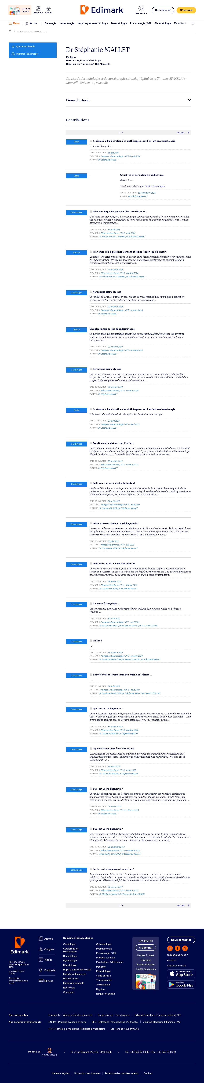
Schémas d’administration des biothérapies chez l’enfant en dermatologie (134, 140)
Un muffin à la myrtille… (106, 603)
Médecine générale (73, 983)
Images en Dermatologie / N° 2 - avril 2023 (120, 424)
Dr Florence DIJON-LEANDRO (112, 236)
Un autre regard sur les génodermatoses (112, 328)
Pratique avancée (105, 957)
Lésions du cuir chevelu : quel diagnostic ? (115, 523)
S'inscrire (186, 10)
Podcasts (49, 970)
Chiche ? (97, 640)
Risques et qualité (105, 993)
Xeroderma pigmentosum (107, 291)
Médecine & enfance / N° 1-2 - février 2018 (120, 810)
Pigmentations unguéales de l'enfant (113, 748)
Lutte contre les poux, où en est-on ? (113, 869)
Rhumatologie (163, 23)
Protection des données (87, 1073)
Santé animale (103, 975)
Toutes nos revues (146, 969)
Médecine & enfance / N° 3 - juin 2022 (118, 544)
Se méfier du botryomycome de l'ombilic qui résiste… (122, 674)
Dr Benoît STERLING (131, 659)
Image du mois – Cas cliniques (113, 1015)
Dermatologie (119, 23)
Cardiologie (69, 944)
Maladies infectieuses (187, 23)
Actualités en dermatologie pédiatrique (142, 174)
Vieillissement (103, 984)
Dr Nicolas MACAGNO (108, 625)
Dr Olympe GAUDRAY (108, 508)
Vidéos (48, 959)
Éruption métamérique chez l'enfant (113, 443)
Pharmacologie (104, 948)
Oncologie (50, 23)
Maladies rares (71, 978)
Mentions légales (60, 1073)
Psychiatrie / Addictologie (109, 962)
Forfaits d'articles (146, 964)
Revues (48, 980)
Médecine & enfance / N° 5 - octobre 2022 (120, 464)
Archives (171, 960)
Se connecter (163, 10)
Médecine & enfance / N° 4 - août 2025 (118, 233)
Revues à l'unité (145, 955)
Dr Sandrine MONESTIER (110, 659)
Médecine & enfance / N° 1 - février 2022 (119, 584)
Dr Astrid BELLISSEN (148, 625)
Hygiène (100, 989)
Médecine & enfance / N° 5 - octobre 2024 (120, 273)
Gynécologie (70, 960)
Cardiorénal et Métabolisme (70, 950)
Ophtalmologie (104, 944)
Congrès (49, 949)
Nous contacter (181, 939)
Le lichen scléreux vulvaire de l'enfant (114, 483)
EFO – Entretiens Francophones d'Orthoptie (115, 1022)
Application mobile (176, 965)
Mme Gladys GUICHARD (110, 853)
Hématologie (66, 23)
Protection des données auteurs (122, 1073)
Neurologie (69, 987)
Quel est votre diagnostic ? (108, 708)
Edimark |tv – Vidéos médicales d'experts (70, 1015)
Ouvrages (146, 960)
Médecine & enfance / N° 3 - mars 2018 (118, 770)
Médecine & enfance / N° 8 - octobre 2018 (120, 729)
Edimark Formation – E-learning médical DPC (158, 1015)
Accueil (33, 23)
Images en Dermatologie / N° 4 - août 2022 (120, 504)
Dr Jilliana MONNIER (108, 733)
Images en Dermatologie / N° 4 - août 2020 (120, 689)
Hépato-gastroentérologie (92, 23)
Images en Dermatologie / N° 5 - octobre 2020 (122, 655)
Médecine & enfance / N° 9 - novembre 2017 (121, 850)
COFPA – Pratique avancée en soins (67, 1022)
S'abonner (146, 947)
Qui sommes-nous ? (177, 954)
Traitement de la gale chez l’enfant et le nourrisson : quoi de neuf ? (130, 251)
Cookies (148, 1073)
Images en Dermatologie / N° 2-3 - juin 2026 (121, 156)
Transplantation (104, 980)
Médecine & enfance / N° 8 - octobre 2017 (120, 890)
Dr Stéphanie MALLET (107, 159)
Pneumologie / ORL (141, 23)
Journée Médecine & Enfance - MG (162, 1022)
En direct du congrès (155, 186)
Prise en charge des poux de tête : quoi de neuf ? (119, 211)
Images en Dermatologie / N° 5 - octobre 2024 (122, 310)
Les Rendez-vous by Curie (125, 1028)
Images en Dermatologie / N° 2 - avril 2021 (120, 622)
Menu (16, 23)
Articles (48, 938)
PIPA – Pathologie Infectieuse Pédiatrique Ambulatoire (77, 1028)
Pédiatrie (101, 966)
